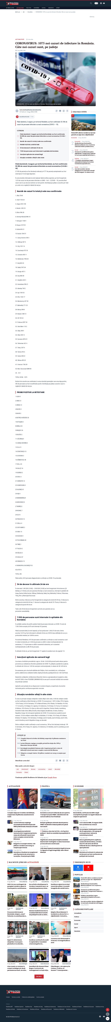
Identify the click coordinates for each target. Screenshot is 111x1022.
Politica (77, 158)
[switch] (96, 3)
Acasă (18, 12)
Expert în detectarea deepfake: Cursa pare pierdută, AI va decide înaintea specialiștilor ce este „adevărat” (16, 944)
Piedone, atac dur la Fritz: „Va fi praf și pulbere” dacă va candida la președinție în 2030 (55, 833)
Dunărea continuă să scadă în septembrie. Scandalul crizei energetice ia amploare (39, 943)
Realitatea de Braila (10, 1009)
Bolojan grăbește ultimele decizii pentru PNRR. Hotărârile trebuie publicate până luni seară (54, 824)
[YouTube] (104, 3)
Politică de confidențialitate (28, 997)
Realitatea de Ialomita (33, 110)
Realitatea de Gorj (100, 1006)
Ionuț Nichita (45, 881)
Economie (74, 137)
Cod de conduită (40, 997)
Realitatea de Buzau (34, 1009)
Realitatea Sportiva (19, 1006)
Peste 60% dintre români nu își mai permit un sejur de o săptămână (83, 134)
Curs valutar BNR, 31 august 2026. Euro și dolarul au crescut (91, 824)
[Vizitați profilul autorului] (17, 110)
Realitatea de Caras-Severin (64, 1006)
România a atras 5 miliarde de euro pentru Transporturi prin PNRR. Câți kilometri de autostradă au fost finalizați (55, 815)
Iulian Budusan (45, 963)
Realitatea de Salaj (38, 1006)
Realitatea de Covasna (71, 1009)
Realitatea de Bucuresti (46, 1009)
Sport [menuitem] (58, 7)
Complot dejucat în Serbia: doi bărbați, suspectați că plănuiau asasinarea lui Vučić (43, 739)
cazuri (50, 769)
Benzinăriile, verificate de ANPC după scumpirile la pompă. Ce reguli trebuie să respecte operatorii (87, 815)
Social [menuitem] (44, 7)
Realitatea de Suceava (89, 1006)
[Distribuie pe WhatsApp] (63, 110)
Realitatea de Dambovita (50, 1006)
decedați (57, 769)
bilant (26, 772)
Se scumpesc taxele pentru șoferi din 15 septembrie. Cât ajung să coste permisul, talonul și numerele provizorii (90, 832)
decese (33, 769)
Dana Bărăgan (23, 963)
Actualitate (30, 12)
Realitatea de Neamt (77, 1006)
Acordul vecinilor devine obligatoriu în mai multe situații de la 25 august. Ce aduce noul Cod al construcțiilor (85, 171)
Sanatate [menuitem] (51, 7)
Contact (8, 997)
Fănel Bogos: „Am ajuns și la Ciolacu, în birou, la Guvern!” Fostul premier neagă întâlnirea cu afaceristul (60, 970)
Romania (19, 772)
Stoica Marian (23, 881)
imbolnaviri (24, 769)
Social (76, 150)
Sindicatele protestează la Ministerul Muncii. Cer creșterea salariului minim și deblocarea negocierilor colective (85, 145)
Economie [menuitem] (36, 7)
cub (17, 769)
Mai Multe (39, 976)
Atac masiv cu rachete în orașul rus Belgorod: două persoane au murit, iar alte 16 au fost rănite (16, 969)
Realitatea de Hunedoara (22, 1009)
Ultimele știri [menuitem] (10, 7)
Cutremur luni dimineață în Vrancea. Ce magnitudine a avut (60, 940)
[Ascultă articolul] (107, 1010)
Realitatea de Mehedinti (59, 1009)
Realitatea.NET (9, 1006)
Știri (24, 12)
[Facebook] (101, 3)
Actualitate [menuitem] (20, 7)
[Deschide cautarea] (91, 3)
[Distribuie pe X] (67, 110)
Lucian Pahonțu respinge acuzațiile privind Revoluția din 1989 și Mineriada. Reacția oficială (40, 744)
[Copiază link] (56, 110)
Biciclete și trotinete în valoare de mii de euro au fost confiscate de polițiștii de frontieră (91, 854)
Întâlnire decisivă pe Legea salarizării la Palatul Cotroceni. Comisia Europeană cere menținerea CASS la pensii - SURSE (84, 164)
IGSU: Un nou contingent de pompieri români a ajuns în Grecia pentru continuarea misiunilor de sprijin (16, 887)
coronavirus (41, 769)
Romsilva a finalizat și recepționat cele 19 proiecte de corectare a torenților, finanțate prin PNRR (26, 854)
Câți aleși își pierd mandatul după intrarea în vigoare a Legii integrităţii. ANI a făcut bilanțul (55, 850)
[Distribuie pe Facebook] (60, 110)
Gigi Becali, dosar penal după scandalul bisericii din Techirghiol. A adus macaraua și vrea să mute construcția (55, 842)
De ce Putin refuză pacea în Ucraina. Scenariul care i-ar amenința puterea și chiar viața (38, 887)
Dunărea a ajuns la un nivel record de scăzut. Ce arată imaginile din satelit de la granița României (60, 887)
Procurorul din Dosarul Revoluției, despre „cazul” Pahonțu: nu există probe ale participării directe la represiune (17, 916)
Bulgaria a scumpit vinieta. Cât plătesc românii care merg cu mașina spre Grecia (43, 754)
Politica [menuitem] (28, 7)
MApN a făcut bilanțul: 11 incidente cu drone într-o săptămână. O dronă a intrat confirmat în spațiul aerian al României (60, 916)
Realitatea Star (28, 1006)
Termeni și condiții (16, 997)
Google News (52, 777)
